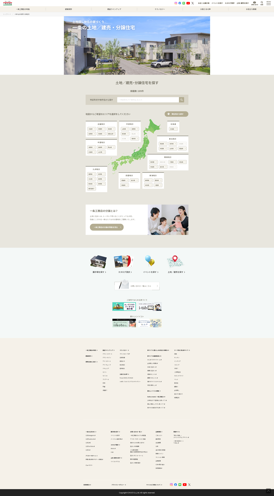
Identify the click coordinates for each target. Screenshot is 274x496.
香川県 (133, 180)
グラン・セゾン (107, 357)
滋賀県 (90, 134)
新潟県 (124, 134)
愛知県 (157, 180)
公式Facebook (90, 439)
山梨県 (124, 129)
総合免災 (122, 365)
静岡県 (147, 180)
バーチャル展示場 (116, 439)
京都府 (100, 129)
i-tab (112, 452)
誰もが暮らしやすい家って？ (155, 404)
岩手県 (171, 144)
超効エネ (122, 361)
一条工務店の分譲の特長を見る (106, 227)
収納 (175, 354)
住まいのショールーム (136, 455)
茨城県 (152, 167)
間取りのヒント (151, 378)
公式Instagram (90, 435)
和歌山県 (110, 134)
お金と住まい (151, 367)
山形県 (171, 148)
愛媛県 (123, 180)
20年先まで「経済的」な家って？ (156, 400)
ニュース (88, 465)
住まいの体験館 (134, 446)
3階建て (105, 390)
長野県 (134, 129)
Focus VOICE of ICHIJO (126, 378)
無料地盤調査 (134, 459)
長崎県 (100, 179)
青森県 (162, 144)
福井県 (134, 138)
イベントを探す (217, 3)
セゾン (104, 372)
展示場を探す (114, 432)
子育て (176, 368)
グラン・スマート (107, 354)
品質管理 (158, 461)
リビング (176, 365)
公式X (87, 450)
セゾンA (105, 376)
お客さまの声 (205, 9)
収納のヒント (151, 374)
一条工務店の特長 (23, 9)
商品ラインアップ (114, 9)
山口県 (100, 152)
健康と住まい (151, 370)
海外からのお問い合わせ (137, 443)
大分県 (90, 179)
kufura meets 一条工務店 (155, 397)
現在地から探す (178, 114)
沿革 (157, 446)
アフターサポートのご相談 (138, 439)
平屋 (104, 387)
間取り (176, 387)
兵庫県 (100, 134)
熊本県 (90, 184)
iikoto (112, 448)
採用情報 (158, 468)
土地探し (176, 390)
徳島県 (123, 185)
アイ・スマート (107, 361)
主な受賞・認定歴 (160, 450)
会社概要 (158, 443)
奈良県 (110, 129)
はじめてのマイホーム (153, 360)
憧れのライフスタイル (153, 381)
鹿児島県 (91, 188)
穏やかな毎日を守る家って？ (155, 407)
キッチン (176, 357)
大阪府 (90, 129)
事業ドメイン (159, 453)
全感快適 (122, 357)
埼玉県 (181, 162)
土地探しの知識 (151, 363)
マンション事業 (160, 457)
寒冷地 (176, 383)
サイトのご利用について (153, 485)
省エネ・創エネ (178, 394)
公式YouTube (89, 446)
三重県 (157, 185)
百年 (104, 383)
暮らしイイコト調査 (153, 391)
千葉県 (171, 162)
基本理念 (158, 439)
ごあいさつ (159, 435)
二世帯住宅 (177, 372)
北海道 (172, 129)
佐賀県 (100, 174)
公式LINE (88, 443)
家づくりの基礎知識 (153, 356)
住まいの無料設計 (135, 463)
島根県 (100, 147)
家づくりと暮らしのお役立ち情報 (157, 350)
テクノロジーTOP (125, 354)
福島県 (181, 148)
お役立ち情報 (251, 9)
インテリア (177, 361)
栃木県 (162, 167)
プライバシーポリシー (118, 485)
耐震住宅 (176, 397)
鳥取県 (90, 147)
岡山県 (110, 147)
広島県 (90, 152)
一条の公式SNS (90, 432)
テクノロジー (160, 9)
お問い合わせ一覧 (135, 432)
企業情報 (158, 432)
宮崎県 (100, 184)
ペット (176, 379)
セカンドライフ (178, 376)
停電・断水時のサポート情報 (94, 459)
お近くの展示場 (203, 3)
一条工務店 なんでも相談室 (138, 435)
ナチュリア (106, 368)
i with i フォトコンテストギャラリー (130, 381)
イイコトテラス (115, 461)
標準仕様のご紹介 (91, 362)
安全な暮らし (151, 385)
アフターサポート (91, 456)
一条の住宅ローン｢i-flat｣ (178, 442)
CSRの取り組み (160, 464)
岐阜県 (147, 185)
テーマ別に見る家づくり (181, 350)
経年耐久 (122, 368)
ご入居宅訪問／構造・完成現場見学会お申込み (138, 451)
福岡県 (90, 174)
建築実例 (68, 9)
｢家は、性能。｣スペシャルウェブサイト (180, 436)
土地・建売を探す (243, 3)
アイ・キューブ (107, 365)
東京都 (152, 162)
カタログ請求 (230, 3)
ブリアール (106, 379)
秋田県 (162, 148)
